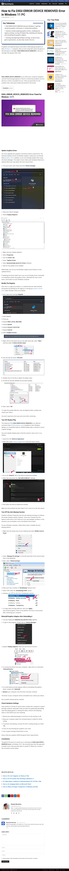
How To (31, 3)
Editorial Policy (52, 869)
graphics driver (9, 158)
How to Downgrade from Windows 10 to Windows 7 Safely (61, 25)
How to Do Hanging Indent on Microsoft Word (17, 784)
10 (10, 97)
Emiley (56, 28)
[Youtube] (9, 1)
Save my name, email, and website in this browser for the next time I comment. (20, 858)
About (52, 0)
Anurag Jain (57, 63)
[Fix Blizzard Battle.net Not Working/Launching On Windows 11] (50, 60)
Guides (38, 3)
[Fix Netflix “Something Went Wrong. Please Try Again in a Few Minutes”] (50, 86)
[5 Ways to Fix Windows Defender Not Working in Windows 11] (50, 77)
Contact (56, 0)
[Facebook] (2, 1)
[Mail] (17, 813)
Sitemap (57, 869)
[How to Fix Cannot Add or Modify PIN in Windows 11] (50, 43)
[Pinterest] (5, 1)
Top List (54, 3)
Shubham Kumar (58, 45)
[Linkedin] (15, 795)
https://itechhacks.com (16, 806)
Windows (44, 3)
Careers (66, 0)
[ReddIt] (18, 795)
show (11, 88)
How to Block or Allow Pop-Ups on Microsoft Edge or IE (61, 68)
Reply (7, 827)
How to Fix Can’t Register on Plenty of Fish (16, 776)
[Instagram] (14, 813)
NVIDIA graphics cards (17, 425)
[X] (7, 1)
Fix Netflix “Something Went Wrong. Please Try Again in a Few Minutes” (60, 87)
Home (2, 7)
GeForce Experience (19, 441)
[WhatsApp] (6, 795)
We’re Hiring (62, 869)
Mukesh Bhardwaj (6, 17)
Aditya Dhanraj (58, 71)
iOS (50, 3)
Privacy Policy (61, 0)
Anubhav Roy (57, 54)
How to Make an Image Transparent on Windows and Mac (20, 787)
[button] (66, 3)
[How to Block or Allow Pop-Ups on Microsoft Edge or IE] (50, 69)
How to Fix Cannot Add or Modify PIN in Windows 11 (61, 42)
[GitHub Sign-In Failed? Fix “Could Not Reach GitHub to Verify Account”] (50, 34)
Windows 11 (8, 49)
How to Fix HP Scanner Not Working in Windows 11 (18, 778)
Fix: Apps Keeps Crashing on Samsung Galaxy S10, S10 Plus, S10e (22, 781)
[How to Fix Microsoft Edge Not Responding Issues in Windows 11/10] (50, 51)
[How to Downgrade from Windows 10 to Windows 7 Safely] (50, 26)
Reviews (61, 3)
